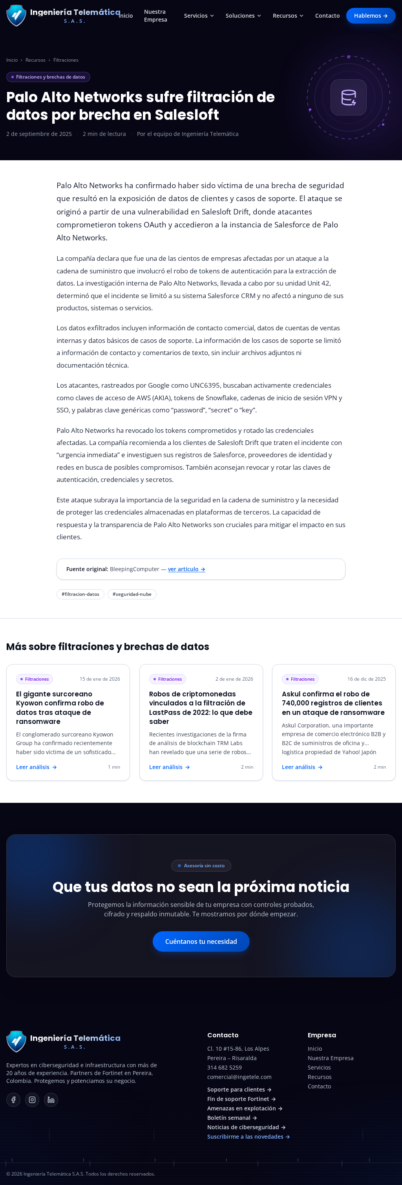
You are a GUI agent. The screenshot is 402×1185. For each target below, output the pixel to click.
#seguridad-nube (132, 594)
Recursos (285, 15)
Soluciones (240, 15)
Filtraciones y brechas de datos (50, 76)
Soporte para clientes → (239, 1089)
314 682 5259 (224, 1067)
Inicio (126, 15)
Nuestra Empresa (155, 15)
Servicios (196, 15)
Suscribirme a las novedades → (248, 1136)
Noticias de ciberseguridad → (246, 1127)
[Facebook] (13, 1100)
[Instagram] (32, 1100)
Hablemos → (371, 15)
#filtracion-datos (80, 594)
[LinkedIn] (51, 1100)
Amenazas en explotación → (245, 1108)
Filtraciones (66, 60)
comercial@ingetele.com (239, 1077)
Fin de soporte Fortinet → (241, 1099)
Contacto (327, 15)
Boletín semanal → (232, 1117)
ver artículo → (186, 569)
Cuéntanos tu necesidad (201, 941)
